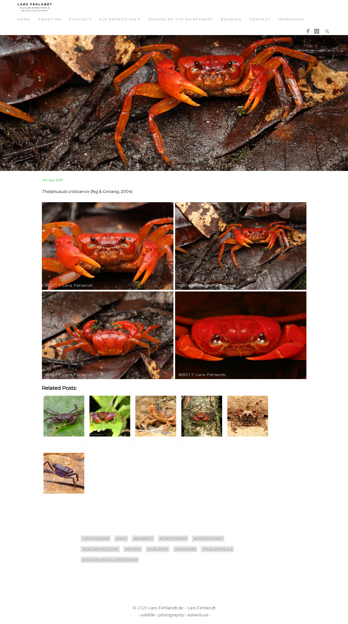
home (24, 19)
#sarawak (185, 549)
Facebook (306, 29)
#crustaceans (208, 538)
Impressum (291, 19)
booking (231, 19)
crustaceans (95, 538)
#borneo (143, 538)
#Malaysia (157, 549)
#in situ (132, 549)
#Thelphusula (217, 549)
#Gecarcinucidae (100, 549)
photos (78, 19)
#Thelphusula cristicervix (109, 560)
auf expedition (117, 19)
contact (260, 19)
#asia (121, 538)
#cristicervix (173, 538)
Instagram (316, 29)
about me (49, 19)
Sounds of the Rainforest (180, 19)
